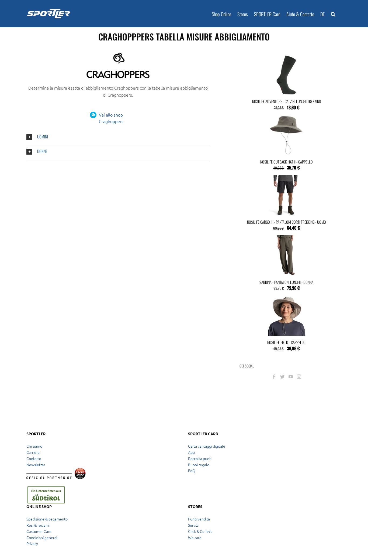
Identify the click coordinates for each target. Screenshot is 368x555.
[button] (333, 13)
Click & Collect (200, 531)
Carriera (33, 452)
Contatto (33, 458)
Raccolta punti (199, 458)
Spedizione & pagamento (47, 519)
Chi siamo (34, 446)
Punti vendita (199, 519)
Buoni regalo (198, 464)
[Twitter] (282, 376)
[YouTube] (291, 376)
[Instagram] (299, 376)
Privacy (32, 543)
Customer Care (38, 531)
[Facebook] (274, 376)
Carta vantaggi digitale (206, 446)
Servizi (193, 525)
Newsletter (35, 464)
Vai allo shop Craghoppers (111, 118)
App (191, 452)
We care (195, 537)
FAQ (191, 470)
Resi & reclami (38, 525)
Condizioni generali (42, 537)
